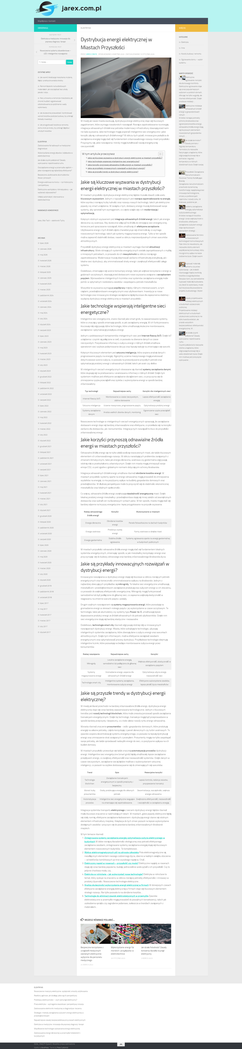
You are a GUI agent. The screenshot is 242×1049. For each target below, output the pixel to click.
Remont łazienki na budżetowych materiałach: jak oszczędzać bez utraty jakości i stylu (53, 89)
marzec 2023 (45, 359)
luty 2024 (43, 319)
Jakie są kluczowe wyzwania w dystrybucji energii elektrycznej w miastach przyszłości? (125, 158)
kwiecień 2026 (45, 260)
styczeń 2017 (45, 632)
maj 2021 (43, 487)
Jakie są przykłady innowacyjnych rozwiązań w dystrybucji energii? (116, 168)
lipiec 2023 (44, 336)
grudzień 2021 (45, 446)
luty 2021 (43, 504)
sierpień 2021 (45, 470)
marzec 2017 (45, 621)
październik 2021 (47, 458)
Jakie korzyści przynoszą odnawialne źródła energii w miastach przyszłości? (120, 165)
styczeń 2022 (45, 440)
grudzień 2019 (45, 586)
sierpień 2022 (45, 400)
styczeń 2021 (45, 510)
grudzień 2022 (45, 377)
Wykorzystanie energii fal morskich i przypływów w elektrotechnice (122, 950)
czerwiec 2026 (45, 249)
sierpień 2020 (45, 539)
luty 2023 (43, 365)
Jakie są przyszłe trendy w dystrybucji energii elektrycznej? (113, 172)
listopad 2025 (45, 272)
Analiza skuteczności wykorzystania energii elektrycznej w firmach (116, 885)
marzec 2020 (45, 568)
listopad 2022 (45, 382)
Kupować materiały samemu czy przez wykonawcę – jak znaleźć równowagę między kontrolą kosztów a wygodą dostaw (190, 269)
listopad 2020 (45, 522)
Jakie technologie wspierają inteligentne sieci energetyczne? (113, 161)
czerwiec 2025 (45, 278)
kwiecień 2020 (45, 562)
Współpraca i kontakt (46, 21)
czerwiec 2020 (45, 551)
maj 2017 (43, 609)
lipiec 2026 (44, 243)
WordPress (45, 1047)
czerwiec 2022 (45, 411)
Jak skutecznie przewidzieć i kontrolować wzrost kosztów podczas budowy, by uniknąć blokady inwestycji (55, 116)
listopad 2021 (45, 452)
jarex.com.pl (91, 54)
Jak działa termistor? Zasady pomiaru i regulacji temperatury (190, 143)
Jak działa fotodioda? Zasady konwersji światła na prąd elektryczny (154, 950)
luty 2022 (43, 435)
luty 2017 (43, 626)
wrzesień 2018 (46, 597)
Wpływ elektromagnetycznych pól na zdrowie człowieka (111, 852)
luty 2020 (43, 574)
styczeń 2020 (45, 580)
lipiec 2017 (44, 603)
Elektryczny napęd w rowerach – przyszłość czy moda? (111, 863)
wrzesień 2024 (46, 301)
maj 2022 (43, 417)
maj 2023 (43, 348)
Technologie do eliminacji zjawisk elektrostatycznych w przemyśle (116, 896)
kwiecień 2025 (45, 284)
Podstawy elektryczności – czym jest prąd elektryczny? (55, 1000)
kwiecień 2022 (45, 423)
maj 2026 (43, 255)
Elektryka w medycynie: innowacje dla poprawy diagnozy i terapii (59, 1024)
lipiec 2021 (44, 475)
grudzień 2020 (45, 516)
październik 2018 (47, 591)
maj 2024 (43, 313)
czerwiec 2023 (45, 342)
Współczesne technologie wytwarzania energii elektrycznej (57, 1029)
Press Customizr (62, 1047)
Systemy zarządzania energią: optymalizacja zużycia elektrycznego (191, 209)
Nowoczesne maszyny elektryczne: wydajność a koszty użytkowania (61, 991)
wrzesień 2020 (46, 533)
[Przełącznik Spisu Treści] (159, 154)
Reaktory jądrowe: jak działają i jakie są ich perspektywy (55, 995)
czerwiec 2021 (45, 481)
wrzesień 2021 (46, 464)
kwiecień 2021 (45, 493)
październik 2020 (47, 528)
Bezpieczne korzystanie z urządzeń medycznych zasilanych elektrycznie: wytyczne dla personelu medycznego (92, 954)
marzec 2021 (45, 499)
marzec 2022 (45, 429)
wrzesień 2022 (46, 394)
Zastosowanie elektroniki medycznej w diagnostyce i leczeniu (58, 1008)
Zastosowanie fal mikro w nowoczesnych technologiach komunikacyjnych (191, 238)
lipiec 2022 (44, 406)
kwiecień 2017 (45, 615)
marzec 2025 (45, 289)
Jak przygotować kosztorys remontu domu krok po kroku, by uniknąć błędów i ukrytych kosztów (54, 128)
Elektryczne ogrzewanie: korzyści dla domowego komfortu (190, 80)
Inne (183, 48)
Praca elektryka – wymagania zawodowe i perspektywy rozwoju (59, 1004)
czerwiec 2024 (45, 307)
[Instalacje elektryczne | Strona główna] (68, 9)
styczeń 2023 (45, 371)
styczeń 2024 (45, 324)
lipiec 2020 (44, 545)
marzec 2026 (45, 266)
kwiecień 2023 (45, 353)
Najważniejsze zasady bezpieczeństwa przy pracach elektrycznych (59, 1020)
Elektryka (86, 28)
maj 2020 (43, 557)
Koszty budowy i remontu (191, 54)
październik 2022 (47, 388)
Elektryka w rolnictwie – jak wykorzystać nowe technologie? (113, 874)
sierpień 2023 (45, 330)
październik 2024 (47, 295)
